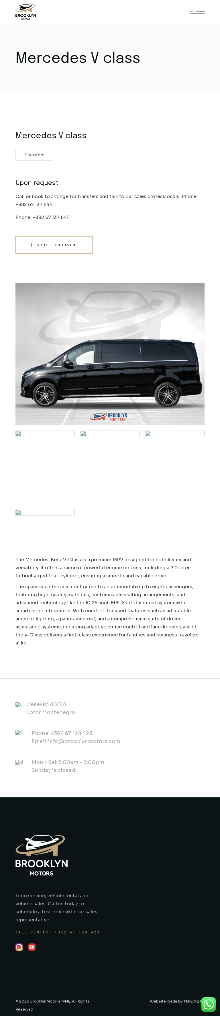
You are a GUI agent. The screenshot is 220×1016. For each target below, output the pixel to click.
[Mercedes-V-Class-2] (110, 467)
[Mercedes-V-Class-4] (45, 531)
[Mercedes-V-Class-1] (45, 467)
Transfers (34, 154)
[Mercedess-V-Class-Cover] (110, 354)
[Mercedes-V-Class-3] (175, 467)
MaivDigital (194, 1001)
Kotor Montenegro (50, 712)
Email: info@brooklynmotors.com (76, 741)
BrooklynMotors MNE (49, 1001)
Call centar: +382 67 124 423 (58, 932)
